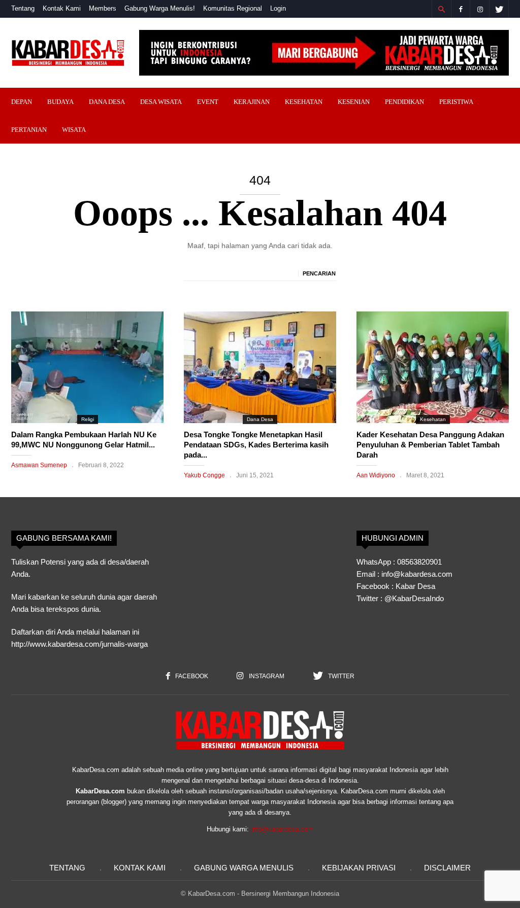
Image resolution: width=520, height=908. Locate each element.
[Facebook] (460, 9)
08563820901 (419, 561)
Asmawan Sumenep (39, 465)
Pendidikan (404, 102)
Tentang (23, 8)
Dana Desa (107, 102)
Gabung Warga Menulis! (159, 8)
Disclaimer (447, 867)
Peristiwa (456, 102)
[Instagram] (480, 9)
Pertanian (29, 129)
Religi (87, 419)
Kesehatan (303, 102)
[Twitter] (499, 9)
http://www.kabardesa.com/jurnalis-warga (79, 644)
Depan (21, 102)
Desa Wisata (161, 102)
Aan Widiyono (375, 475)
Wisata (74, 129)
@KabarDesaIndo (414, 598)
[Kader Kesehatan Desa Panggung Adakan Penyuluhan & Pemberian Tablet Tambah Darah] (432, 367)
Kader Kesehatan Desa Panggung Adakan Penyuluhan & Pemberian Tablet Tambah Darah (430, 444)
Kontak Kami (62, 8)
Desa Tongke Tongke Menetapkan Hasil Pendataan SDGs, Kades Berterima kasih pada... (256, 444)
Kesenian (354, 102)
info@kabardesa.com (282, 829)
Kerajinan (252, 102)
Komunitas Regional (232, 8)
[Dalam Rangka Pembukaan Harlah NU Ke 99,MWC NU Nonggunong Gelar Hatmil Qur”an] (87, 367)
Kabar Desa (415, 586)
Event (207, 102)
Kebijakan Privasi (359, 867)
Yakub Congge (204, 475)
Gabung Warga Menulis (244, 867)
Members (102, 8)
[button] (441, 9)
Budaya (60, 102)
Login (278, 8)
